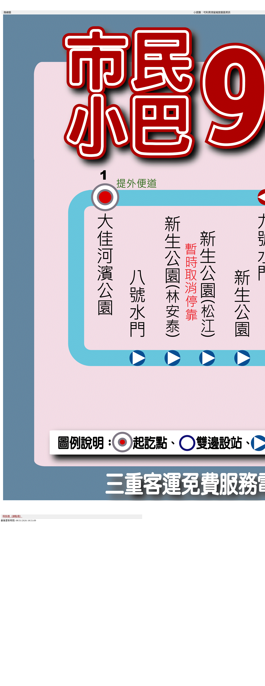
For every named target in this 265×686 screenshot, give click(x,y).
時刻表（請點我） (12, 516)
